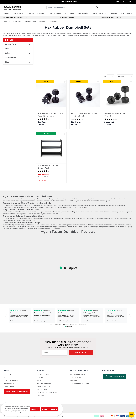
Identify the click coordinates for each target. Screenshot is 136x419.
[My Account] (126, 7)
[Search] (97, 7)
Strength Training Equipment (35, 22)
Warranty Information (45, 386)
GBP (117, 2)
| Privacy (60, 416)
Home (5, 22)
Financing (73, 380)
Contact (40, 377)
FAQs (39, 380)
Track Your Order (43, 374)
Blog (5, 377)
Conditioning (16, 22)
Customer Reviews (11, 380)
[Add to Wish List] (64, 82)
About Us (7, 374)
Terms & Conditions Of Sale (47, 392)
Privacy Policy (42, 389)
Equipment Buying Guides (79, 383)
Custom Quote (75, 377)
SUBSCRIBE (81, 352)
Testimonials (9, 383)
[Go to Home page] (12, 7)
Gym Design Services (77, 374)
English (125, 2)
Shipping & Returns (44, 383)
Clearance (40, 395)
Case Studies (9, 386)
